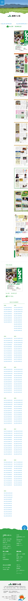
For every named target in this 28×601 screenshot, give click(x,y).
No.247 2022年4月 (8, 386)
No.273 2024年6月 (8, 351)
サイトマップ (19, 573)
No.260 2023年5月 (18, 353)
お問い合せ (18, 566)
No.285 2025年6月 (18, 320)
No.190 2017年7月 (18, 441)
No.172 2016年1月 (8, 485)
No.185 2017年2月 (18, 452)
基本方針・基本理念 (6, 540)
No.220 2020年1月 (8, 423)
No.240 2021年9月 (18, 375)
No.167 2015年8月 (18, 470)
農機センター (19, 560)
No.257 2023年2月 (18, 359)
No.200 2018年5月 (8, 445)
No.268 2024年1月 (8, 361)
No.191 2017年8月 (18, 439)
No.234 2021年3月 (18, 388)
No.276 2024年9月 (8, 344)
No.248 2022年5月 (8, 383)
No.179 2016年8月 (8, 470)
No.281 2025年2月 (18, 328)
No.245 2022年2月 (8, 390)
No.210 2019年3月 (18, 419)
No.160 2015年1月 (18, 485)
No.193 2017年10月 (18, 435)
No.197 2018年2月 (8, 452)
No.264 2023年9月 (18, 344)
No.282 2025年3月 (18, 326)
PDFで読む (10, 296)
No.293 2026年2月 (8, 320)
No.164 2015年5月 (18, 476)
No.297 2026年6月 (8, 311)
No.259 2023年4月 (18, 355)
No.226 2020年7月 (8, 410)
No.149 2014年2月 (8, 513)
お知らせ (18, 564)
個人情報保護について (7, 548)
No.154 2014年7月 (8, 503)
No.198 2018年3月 (8, 449)
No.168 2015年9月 (18, 468)
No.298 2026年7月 (8, 309)
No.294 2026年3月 (8, 318)
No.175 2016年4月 (8, 478)
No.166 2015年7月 (18, 472)
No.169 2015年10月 (18, 466)
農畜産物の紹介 (19, 539)
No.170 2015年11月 (18, 464)
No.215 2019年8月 (18, 408)
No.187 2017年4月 (18, 447)
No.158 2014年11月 (8, 495)
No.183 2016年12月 (8, 462)
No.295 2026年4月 (8, 315)
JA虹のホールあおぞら (7, 553)
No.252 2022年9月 (8, 375)
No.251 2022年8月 (8, 377)
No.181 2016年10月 (8, 466)
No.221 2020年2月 (8, 421)
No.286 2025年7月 (18, 318)
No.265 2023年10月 (18, 342)
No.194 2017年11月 (18, 433)
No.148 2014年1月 (8, 516)
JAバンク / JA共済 (7, 565)
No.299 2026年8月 (8, 307)
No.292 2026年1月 (8, 322)
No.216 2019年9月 (18, 406)
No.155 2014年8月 (8, 501)
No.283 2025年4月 (18, 324)
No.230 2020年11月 (8, 402)
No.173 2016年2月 (8, 483)
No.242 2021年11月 (18, 371)
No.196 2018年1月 (8, 454)
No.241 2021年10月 (18, 373)
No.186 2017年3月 (18, 449)
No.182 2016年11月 (8, 464)
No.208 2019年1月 (18, 423)
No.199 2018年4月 (8, 447)
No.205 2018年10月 (8, 435)
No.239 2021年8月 (18, 377)
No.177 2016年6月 (8, 474)
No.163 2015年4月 (18, 478)
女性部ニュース (19, 545)
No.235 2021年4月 (18, 386)
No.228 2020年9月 (8, 406)
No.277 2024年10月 (8, 342)
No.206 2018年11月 (8, 433)
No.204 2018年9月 (8, 437)
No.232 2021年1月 (18, 392)
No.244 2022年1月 (8, 392)
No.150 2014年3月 (8, 511)
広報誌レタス (19, 543)
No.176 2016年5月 (8, 476)
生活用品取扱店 (6, 559)
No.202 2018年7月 (8, 441)
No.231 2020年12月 (8, 400)
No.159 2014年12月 (21, 23)
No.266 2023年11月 (18, 340)
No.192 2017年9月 (18, 437)
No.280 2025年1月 (18, 330)
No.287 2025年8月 (18, 315)
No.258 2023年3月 (18, 357)
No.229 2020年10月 (8, 404)
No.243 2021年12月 (18, 369)
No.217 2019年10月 (18, 404)
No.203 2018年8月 (8, 439)
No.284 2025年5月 (18, 322)
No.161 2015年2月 (18, 483)
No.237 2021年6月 (18, 381)
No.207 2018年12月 (8, 431)
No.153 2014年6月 (8, 505)
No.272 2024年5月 (8, 353)
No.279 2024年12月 (8, 338)
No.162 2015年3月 (18, 480)
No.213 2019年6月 (18, 412)
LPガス (4, 555)
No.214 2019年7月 (18, 410)
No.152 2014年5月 (8, 507)
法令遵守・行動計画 (6, 546)
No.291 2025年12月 (18, 307)
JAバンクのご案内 (6, 567)
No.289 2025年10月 (18, 311)
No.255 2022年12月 (8, 369)
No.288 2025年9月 (18, 313)
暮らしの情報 (5, 551)
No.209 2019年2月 (18, 421)
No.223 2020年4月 (8, 416)
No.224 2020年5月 (8, 414)
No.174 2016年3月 (8, 480)
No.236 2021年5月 (18, 383)
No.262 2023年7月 (18, 348)
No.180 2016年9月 (8, 468)
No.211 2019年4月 (18, 416)
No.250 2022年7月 (8, 379)
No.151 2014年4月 (8, 509)
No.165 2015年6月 (18, 474)
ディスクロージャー (6, 544)
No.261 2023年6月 (18, 351)
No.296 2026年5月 (8, 313)
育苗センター (19, 558)
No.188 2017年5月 (18, 445)
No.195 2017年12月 (18, 431)
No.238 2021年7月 (18, 379)
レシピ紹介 (18, 541)
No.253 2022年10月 (8, 373)
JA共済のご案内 (6, 569)
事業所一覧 (5, 542)
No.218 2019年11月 (18, 402)
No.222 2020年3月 (8, 419)
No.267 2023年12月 (18, 338)
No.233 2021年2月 (18, 390)
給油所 (4, 557)
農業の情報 (18, 551)
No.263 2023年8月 (18, 346)
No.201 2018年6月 (8, 443)
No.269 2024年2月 (8, 359)
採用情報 (18, 568)
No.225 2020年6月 (8, 412)
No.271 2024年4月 (8, 355)
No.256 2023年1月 (18, 361)
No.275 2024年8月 (8, 346)
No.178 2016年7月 (8, 472)
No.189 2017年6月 (18, 443)
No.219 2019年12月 (18, 400)
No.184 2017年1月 (18, 454)
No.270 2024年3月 (8, 357)
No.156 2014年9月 (8, 499)
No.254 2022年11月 (8, 371)
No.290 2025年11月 (18, 309)
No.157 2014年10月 (7, 23)
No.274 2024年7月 (8, 348)
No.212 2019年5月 (18, 414)
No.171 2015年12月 (18, 462)
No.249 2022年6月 (8, 381)
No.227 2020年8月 (8, 408)
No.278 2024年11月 (8, 340)
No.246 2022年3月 (8, 388)
